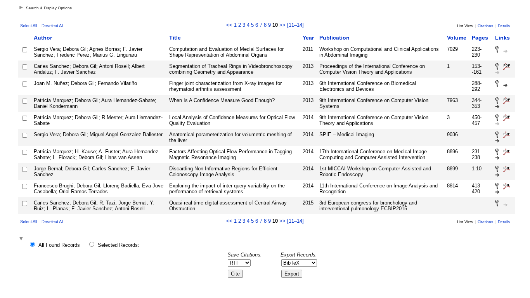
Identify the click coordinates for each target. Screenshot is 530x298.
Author (43, 38)
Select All (28, 25)
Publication (334, 38)
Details (504, 26)
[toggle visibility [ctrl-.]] (22, 239)
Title (175, 38)
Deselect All (52, 25)
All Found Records (59, 245)
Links (502, 38)
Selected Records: (118, 245)
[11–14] (295, 25)
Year (308, 38)
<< (229, 25)
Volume (456, 38)
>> (282, 25)
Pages (480, 38)
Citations (485, 26)
